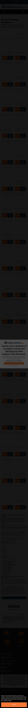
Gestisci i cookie (7, 700)
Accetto (14, 704)
